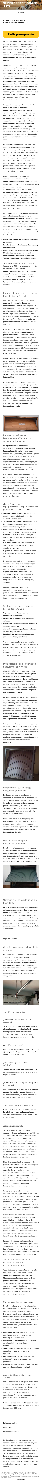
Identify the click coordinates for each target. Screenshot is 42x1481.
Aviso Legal (7, 1427)
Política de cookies (10, 1423)
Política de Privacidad (11, 1432)
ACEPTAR (21, 1479)
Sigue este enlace (10, 939)
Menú (22, 12)
